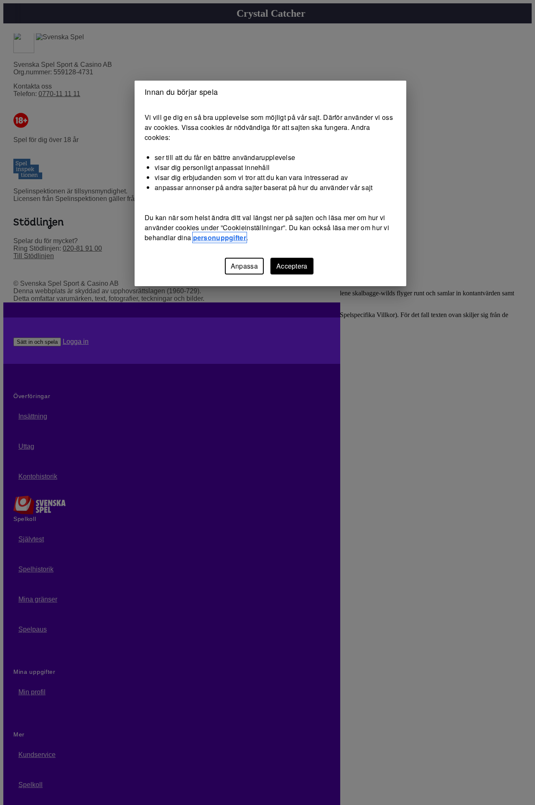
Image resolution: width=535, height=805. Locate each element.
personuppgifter (220, 237)
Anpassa (244, 266)
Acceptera (292, 266)
